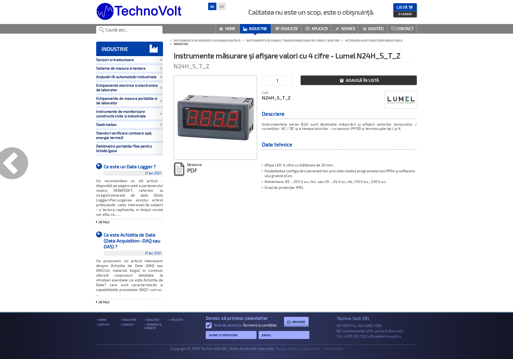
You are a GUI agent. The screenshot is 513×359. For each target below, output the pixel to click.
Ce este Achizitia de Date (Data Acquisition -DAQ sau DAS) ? (132, 243)
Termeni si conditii (153, 326)
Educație (286, 28)
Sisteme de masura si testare (121, 68)
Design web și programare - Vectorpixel (309, 348)
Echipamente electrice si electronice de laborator (127, 87)
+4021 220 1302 (355, 336)
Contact (402, 28)
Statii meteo (106, 124)
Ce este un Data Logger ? (132, 169)
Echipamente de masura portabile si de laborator (126, 100)
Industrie (255, 28)
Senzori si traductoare (115, 59)
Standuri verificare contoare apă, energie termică (124, 135)
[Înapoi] (14, 169)
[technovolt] (139, 18)
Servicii (345, 28)
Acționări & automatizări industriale (126, 76)
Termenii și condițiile (260, 325)
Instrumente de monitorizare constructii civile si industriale (121, 113)
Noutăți (373, 28)
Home (227, 28)
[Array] (215, 117)
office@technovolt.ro (385, 336)
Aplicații (317, 28)
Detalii (104, 222)
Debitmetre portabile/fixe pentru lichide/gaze (124, 148)
